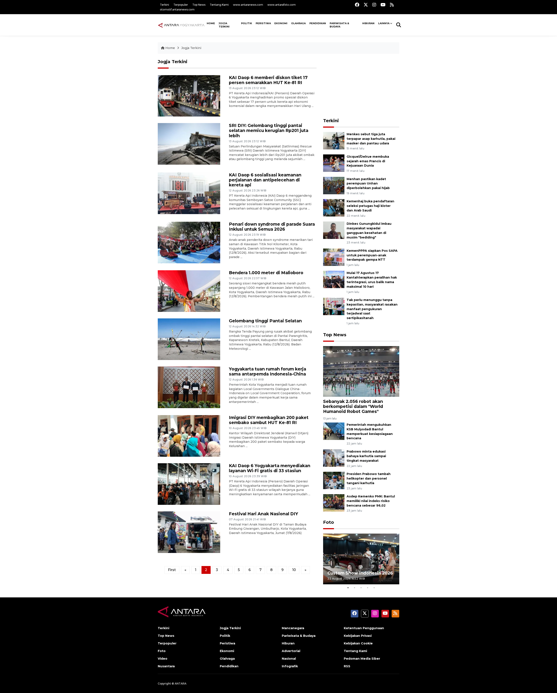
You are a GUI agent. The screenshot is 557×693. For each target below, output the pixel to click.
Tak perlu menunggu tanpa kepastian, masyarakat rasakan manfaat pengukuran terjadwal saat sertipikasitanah (372, 309)
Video (162, 659)
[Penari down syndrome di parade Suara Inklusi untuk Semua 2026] (189, 242)
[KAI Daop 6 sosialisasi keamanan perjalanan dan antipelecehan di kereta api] (189, 193)
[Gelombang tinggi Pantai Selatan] (189, 339)
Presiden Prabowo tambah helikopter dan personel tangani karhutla (369, 478)
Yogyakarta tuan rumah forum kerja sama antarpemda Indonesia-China (267, 371)
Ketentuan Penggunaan (364, 628)
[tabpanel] (361, 559)
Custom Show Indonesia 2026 (360, 573)
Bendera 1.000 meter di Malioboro (266, 272)
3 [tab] (361, 587)
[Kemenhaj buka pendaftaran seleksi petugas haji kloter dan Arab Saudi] (333, 208)
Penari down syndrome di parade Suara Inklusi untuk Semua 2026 (272, 226)
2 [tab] (354, 587)
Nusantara (166, 666)
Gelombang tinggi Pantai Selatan (265, 320)
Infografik (290, 666)
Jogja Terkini (224, 25)
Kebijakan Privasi (358, 636)
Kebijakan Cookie (358, 643)
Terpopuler (180, 4)
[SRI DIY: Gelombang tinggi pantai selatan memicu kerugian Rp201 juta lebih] (189, 144)
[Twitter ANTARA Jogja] (366, 5)
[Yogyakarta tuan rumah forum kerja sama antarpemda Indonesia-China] (189, 387)
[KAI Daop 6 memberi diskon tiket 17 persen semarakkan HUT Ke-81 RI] (189, 95)
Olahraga (298, 23)
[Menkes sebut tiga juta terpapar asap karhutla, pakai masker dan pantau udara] (333, 140)
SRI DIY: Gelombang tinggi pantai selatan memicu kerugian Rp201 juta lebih (268, 130)
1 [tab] (348, 587)
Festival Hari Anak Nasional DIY (263, 513)
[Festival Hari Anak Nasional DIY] (189, 532)
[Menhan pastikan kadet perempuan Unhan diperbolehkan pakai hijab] (333, 185)
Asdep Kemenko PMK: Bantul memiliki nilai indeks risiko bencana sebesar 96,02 (371, 500)
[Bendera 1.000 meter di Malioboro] (189, 291)
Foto (328, 522)
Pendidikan (317, 23)
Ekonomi (280, 23)
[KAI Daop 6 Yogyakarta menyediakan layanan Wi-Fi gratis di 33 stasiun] (189, 484)
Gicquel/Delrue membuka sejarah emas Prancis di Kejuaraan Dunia (368, 161)
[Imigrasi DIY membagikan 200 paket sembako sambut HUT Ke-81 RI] (189, 436)
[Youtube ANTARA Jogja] (383, 5)
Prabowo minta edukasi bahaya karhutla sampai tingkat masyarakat (366, 456)
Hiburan (368, 23)
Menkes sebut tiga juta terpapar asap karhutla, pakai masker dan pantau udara (371, 138)
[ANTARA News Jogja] (181, 24)
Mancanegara (293, 628)
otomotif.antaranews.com (177, 9)
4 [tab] (368, 587)
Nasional (289, 659)
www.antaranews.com (248, 4)
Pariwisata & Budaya (339, 25)
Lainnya (383, 23)
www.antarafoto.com (281, 4)
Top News (198, 4)
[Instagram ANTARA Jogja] (374, 5)
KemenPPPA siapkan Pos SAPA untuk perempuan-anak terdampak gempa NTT (372, 255)
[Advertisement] (361, 86)
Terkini (164, 4)
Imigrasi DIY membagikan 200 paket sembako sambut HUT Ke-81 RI (269, 420)
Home (170, 48)
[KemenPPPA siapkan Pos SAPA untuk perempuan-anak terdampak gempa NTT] (333, 257)
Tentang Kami (219, 4)
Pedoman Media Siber (362, 659)
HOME (211, 23)
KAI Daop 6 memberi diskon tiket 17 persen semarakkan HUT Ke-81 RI (268, 80)
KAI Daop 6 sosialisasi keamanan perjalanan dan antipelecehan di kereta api (265, 180)
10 (294, 570)
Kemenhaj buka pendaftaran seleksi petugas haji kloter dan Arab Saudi (370, 205)
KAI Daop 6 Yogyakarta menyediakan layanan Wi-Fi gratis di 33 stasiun (269, 468)
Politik (246, 23)
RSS (347, 666)
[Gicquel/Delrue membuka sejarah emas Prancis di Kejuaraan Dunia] (333, 163)
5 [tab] (374, 587)
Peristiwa (263, 23)
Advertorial (291, 651)
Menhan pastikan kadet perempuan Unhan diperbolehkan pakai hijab (368, 183)
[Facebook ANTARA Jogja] (357, 5)
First (172, 570)
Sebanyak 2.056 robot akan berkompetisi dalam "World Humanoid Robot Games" (353, 406)
